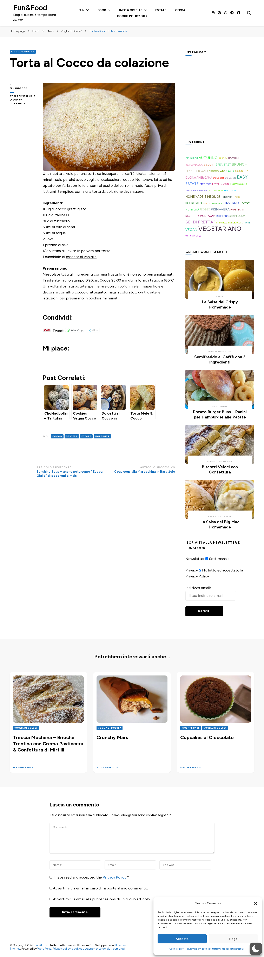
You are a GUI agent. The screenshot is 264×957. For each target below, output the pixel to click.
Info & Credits (130, 10)
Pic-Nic (205, 209)
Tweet (58, 330)
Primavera (220, 209)
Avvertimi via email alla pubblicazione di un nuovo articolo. (102, 899)
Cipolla (230, 171)
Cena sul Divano (196, 171)
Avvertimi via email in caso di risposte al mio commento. (100, 888)
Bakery (222, 158)
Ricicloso (222, 216)
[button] (256, 903)
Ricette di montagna (200, 215)
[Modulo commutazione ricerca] (249, 13)
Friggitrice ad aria (196, 190)
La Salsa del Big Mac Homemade (219, 524)
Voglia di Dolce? (22, 51)
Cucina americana (198, 177)
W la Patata (193, 235)
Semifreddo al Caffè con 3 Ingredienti (219, 359)
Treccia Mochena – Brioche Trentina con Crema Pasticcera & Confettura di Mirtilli (48, 743)
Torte (247, 222)
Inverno (232, 203)
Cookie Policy (176, 948)
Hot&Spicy (226, 197)
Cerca (180, 10)
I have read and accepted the (91, 877)
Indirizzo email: (198, 587)
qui (140, 292)
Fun (82, 10)
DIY (234, 177)
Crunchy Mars (112, 737)
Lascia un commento (23, 101)
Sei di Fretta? (200, 222)
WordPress (44, 948)
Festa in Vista (221, 184)
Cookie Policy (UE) (132, 16)
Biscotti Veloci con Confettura (220, 469)
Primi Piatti (237, 209)
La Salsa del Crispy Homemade (220, 304)
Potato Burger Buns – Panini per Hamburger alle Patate (220, 414)
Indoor (207, 203)
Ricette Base (191, 728)
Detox (228, 177)
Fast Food (205, 184)
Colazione (214, 461)
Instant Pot (218, 203)
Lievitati (245, 203)
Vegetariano (219, 229)
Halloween (231, 190)
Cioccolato (217, 171)
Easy (242, 177)
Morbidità (102, 436)
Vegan (191, 230)
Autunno (208, 157)
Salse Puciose (237, 216)
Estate (160, 10)
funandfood (18, 88)
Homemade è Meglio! (202, 197)
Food (102, 10)
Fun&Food (30, 7)
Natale (228, 461)
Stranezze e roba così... (229, 222)
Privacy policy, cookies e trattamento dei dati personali (215, 948)
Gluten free (215, 190)
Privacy (191, 570)
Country (241, 171)
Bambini (233, 158)
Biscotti (209, 164)
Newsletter (195, 558)
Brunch (240, 164)
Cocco (57, 436)
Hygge (236, 197)
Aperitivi (191, 158)
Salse (220, 296)
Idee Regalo (193, 203)
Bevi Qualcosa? (194, 165)
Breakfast (223, 164)
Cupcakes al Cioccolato (207, 737)
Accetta (182, 939)
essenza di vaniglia (81, 257)
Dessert (72, 436)
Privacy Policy (115, 877)
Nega (233, 939)
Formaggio (238, 184)
